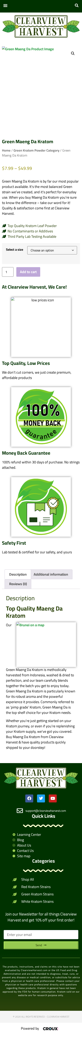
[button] (5, 5)
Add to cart (28, 272)
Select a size (14, 249)
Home (6, 150)
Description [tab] (18, 574)
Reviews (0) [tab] (18, 584)
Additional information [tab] (51, 574)
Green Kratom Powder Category (36, 150)
